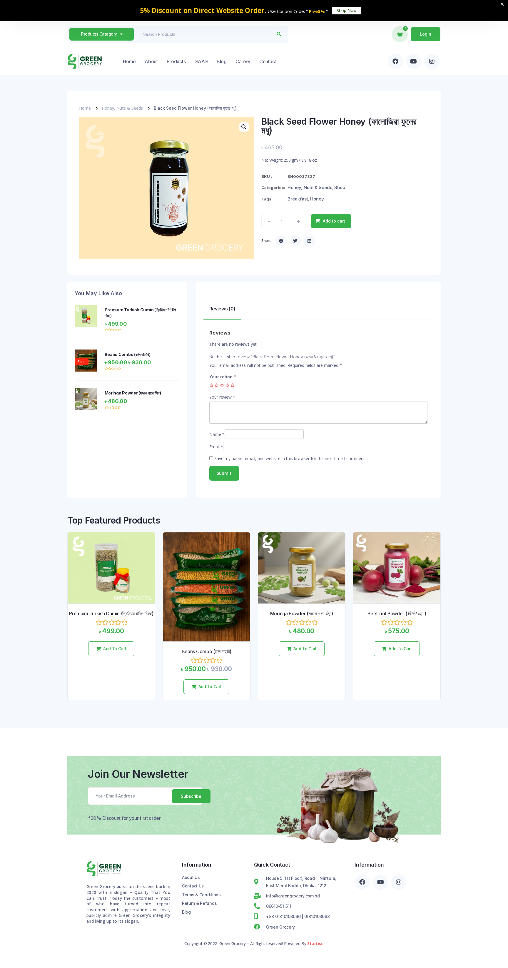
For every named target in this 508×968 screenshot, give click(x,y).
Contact (267, 61)
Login (425, 33)
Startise (315, 943)
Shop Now (347, 10)
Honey (317, 199)
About (151, 61)
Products (176, 61)
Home (129, 61)
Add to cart (334, 220)
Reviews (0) (222, 309)
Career (242, 61)
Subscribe (191, 796)
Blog (222, 61)
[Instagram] (432, 61)
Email (216, 446)
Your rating (222, 376)
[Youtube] (413, 61)
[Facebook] (395, 61)
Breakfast (298, 199)
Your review (222, 397)
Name (217, 434)
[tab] (222, 310)
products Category (99, 33)
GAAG (201, 61)
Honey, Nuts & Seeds (122, 108)
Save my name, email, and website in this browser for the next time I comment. (290, 458)
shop (339, 187)
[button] (281, 241)
